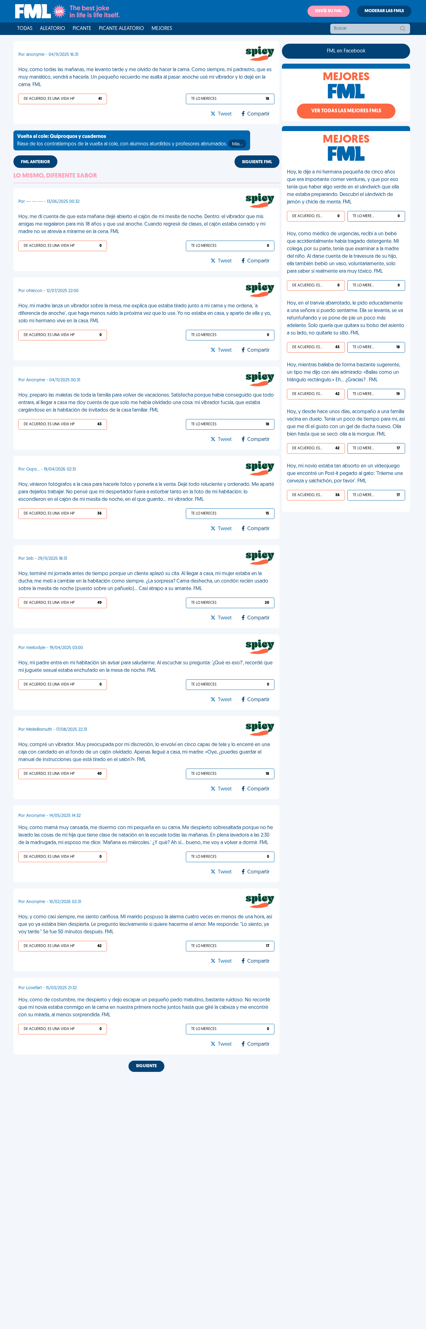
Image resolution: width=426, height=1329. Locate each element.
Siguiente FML (257, 162)
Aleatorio (52, 28)
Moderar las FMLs (384, 11)
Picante (82, 28)
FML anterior (35, 162)
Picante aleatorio (121, 28)
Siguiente (146, 1066)
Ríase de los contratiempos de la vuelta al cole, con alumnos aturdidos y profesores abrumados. (130, 140)
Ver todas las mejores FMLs (346, 111)
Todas (24, 28)
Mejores (162, 28)
